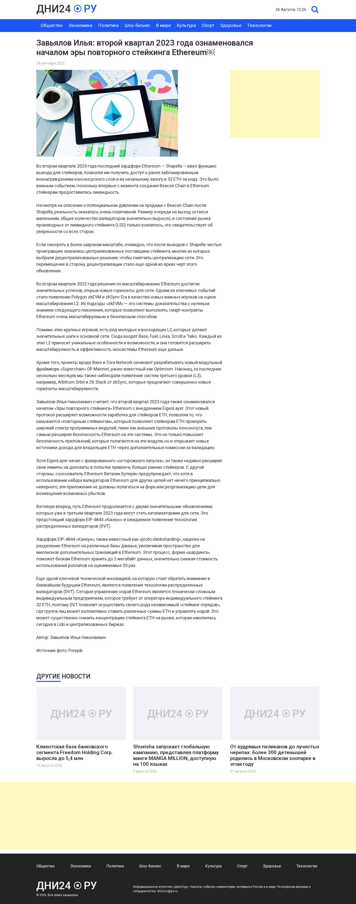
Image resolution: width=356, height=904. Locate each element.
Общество (52, 25)
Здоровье (230, 25)
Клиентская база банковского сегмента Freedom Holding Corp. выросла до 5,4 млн (74, 752)
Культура (186, 25)
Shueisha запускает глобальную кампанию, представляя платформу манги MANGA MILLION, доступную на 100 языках (176, 755)
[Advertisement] (275, 104)
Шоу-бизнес (137, 25)
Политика (108, 25)
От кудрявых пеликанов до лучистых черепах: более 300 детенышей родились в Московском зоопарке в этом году (274, 755)
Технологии (259, 25)
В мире (163, 25)
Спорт (208, 25)
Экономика (80, 25)
